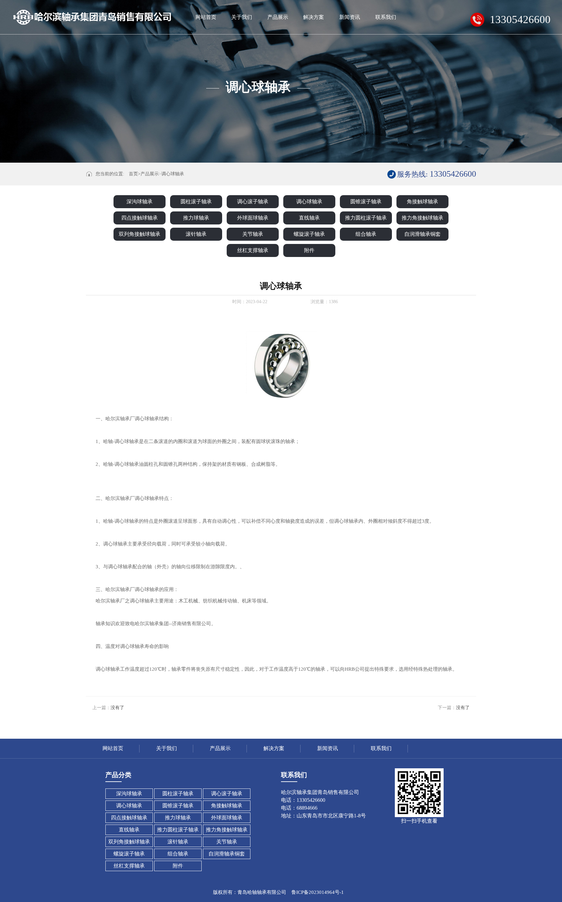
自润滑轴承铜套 (422, 234)
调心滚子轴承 (252, 201)
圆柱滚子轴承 (196, 201)
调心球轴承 (172, 173)
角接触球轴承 (422, 201)
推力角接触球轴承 (422, 218)
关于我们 (241, 17)
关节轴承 (252, 234)
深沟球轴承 (140, 201)
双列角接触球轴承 (139, 234)
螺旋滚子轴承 (309, 234)
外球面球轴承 (252, 218)
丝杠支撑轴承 (252, 250)
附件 (309, 250)
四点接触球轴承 (139, 218)
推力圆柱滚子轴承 (366, 218)
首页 (134, 173)
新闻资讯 (349, 17)
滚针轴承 (196, 234)
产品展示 (277, 17)
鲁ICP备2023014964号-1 (317, 892)
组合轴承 (365, 234)
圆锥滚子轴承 (365, 201)
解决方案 (313, 17)
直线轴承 (309, 218)
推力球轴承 (196, 218)
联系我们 (385, 17)
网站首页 (205, 17)
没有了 (117, 707)
